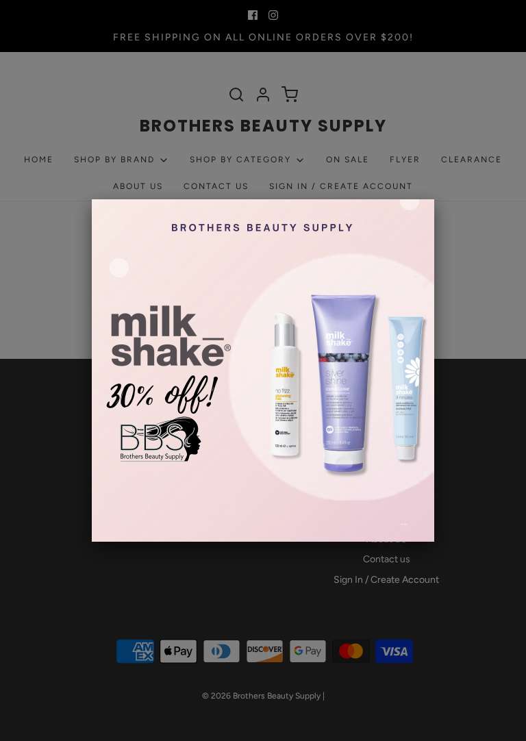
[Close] (434, 199)
